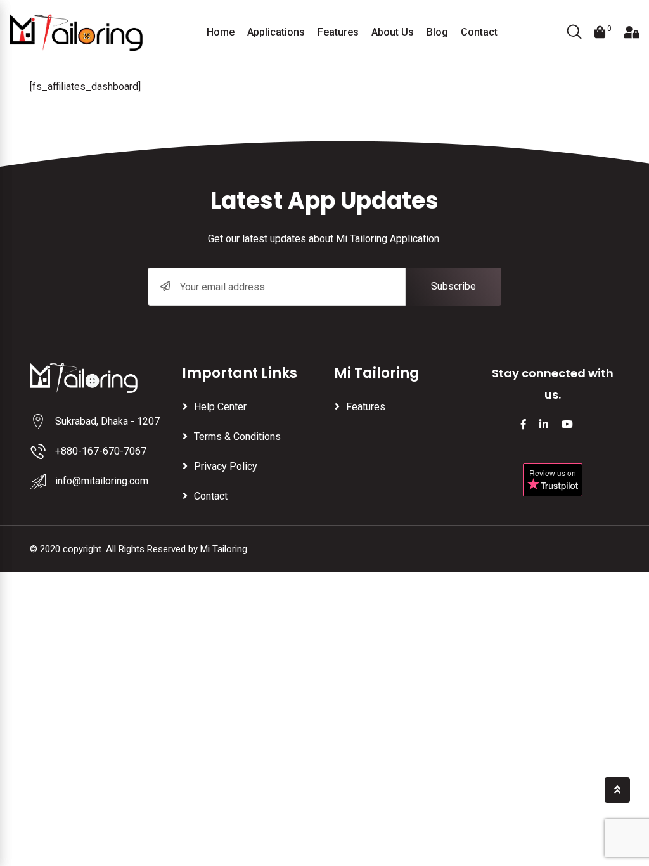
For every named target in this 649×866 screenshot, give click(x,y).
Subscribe (453, 286)
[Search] (574, 33)
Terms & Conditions (237, 436)
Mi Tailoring (223, 549)
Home (221, 32)
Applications (276, 32)
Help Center (220, 407)
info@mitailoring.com (101, 481)
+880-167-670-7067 (100, 451)
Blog (437, 32)
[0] (600, 32)
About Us (392, 32)
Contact (479, 32)
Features (338, 32)
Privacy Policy (225, 466)
